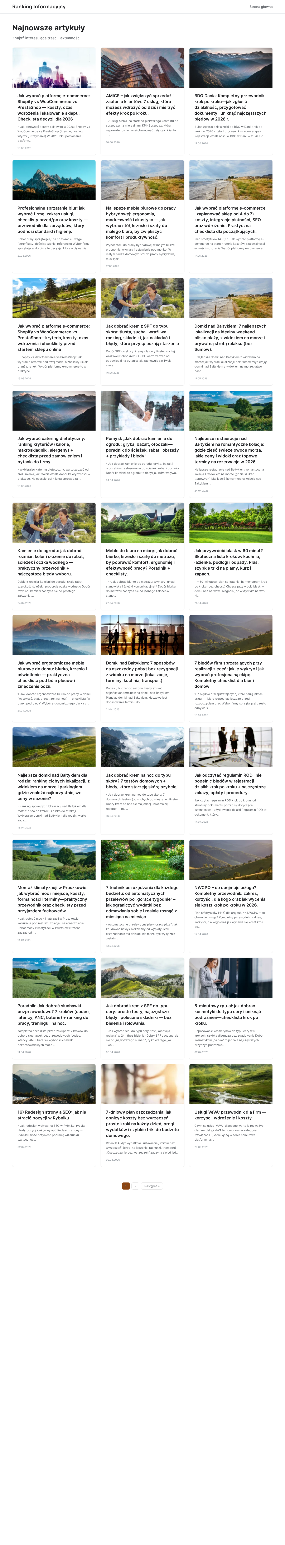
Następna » (152, 1186)
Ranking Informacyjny (39, 7)
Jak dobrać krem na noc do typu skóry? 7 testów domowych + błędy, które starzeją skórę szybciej (142, 781)
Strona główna (261, 7)
